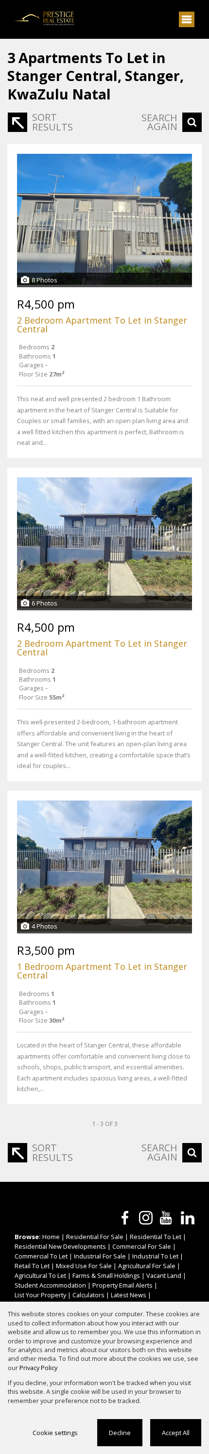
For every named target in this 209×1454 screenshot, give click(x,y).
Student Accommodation (50, 1285)
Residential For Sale (94, 1236)
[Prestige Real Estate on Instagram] (146, 1218)
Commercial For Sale (141, 1246)
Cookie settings (55, 1432)
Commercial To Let (41, 1256)
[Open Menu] (186, 19)
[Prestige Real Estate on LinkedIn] (187, 1218)
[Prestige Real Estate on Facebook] (125, 1218)
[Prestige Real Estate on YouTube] (167, 1218)
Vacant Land (163, 1275)
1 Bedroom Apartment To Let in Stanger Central (102, 971)
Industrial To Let (155, 1256)
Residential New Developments (60, 1246)
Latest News (128, 1295)
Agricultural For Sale (146, 1265)
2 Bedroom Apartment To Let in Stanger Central (102, 324)
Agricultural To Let (40, 1275)
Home (51, 1236)
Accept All (176, 1432)
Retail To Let (32, 1265)
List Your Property (40, 1295)
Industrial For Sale (100, 1256)
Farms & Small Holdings (106, 1275)
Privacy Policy (38, 1367)
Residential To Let (155, 1236)
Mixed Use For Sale (84, 1265)
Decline (120, 1432)
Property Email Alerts (122, 1285)
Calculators (88, 1295)
